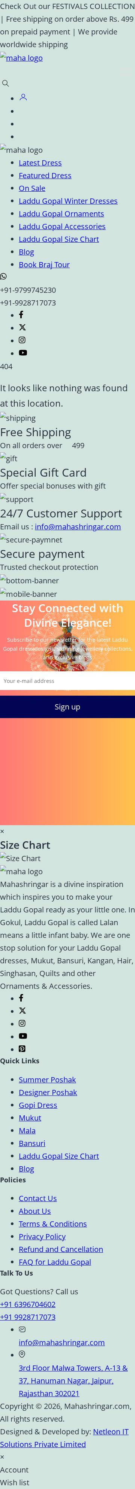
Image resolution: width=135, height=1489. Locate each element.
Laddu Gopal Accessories (62, 226)
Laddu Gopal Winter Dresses (68, 201)
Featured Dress (45, 175)
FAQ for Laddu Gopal (55, 1262)
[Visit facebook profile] (21, 315)
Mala (27, 1130)
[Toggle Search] (7, 85)
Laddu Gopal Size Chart (59, 239)
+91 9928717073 (28, 1317)
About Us (35, 1211)
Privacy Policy (42, 1236)
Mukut (30, 1118)
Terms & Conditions (53, 1224)
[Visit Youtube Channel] (23, 354)
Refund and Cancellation (61, 1249)
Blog (26, 252)
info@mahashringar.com (78, 527)
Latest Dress (40, 163)
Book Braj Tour (44, 264)
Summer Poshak (47, 1080)
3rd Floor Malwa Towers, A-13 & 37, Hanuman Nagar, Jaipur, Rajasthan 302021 (73, 1380)
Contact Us (38, 1198)
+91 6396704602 (28, 1304)
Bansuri (32, 1143)
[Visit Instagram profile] (22, 341)
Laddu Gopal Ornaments (61, 214)
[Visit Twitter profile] (22, 328)
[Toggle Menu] (125, 71)
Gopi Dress (38, 1105)
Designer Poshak (48, 1092)
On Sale (32, 188)
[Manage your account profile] (23, 99)
